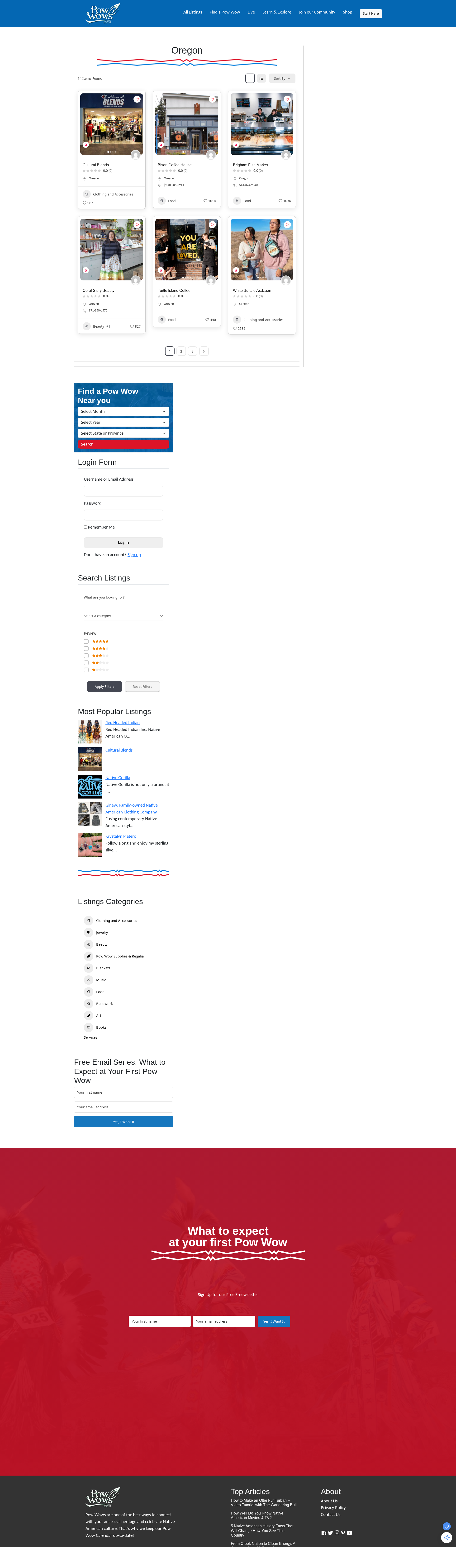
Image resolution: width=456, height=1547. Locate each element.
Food (172, 201)
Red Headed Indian (122, 723)
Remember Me (101, 527)
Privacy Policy (333, 1508)
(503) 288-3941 (174, 185)
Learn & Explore (276, 12)
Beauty (98, 326)
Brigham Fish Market (250, 165)
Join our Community (317, 12)
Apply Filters (104, 686)
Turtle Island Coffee (174, 290)
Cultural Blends (96, 165)
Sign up (134, 555)
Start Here (371, 14)
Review (90, 633)
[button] (86, 124)
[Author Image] (136, 155)
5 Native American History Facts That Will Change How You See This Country (262, 1530)
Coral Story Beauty (98, 290)
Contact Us (330, 1515)
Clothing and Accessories (113, 194)
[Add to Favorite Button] (137, 99)
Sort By (279, 78)
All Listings (192, 12)
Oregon (94, 178)
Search (87, 444)
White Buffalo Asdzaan (252, 290)
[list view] (261, 78)
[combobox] (123, 616)
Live (251, 12)
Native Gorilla (117, 778)
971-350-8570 (98, 310)
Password (92, 503)
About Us (329, 1501)
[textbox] (97, 615)
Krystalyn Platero (120, 836)
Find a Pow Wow (225, 12)
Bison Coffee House (175, 165)
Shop (347, 12)
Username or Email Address (108, 479)
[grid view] (250, 78)
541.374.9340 (248, 185)
